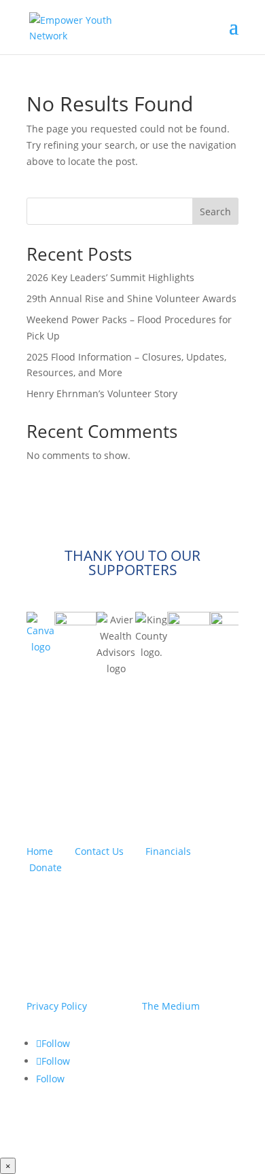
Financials (168, 851)
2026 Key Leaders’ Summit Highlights (110, 277)
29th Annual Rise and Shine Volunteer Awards (131, 298)
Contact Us (99, 851)
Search (215, 211)
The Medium (171, 1005)
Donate (45, 867)
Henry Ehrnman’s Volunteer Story (101, 393)
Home (39, 851)
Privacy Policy (56, 1005)
